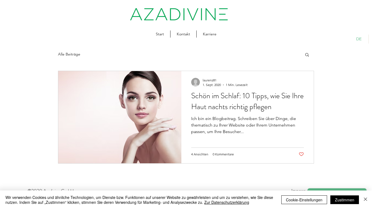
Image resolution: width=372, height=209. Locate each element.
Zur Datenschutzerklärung (226, 202)
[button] (307, 55)
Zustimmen (344, 199)
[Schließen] (365, 200)
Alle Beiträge (69, 54)
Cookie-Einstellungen (304, 199)
